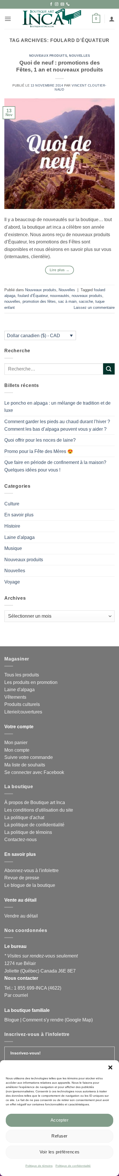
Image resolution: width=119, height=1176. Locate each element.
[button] (110, 1067)
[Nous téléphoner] (68, 4)
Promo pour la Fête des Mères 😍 (38, 451)
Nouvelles (79, 55)
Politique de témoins (39, 1165)
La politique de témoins (28, 832)
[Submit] (109, 369)
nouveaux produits (87, 295)
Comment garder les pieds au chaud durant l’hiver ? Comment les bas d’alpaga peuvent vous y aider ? (57, 425)
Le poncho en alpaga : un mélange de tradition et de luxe (57, 407)
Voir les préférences (60, 1151)
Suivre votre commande (28, 757)
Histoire (12, 526)
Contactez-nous (20, 839)
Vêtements (15, 697)
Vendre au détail (21, 915)
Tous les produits (21, 674)
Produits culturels (22, 704)
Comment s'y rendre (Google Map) (58, 1019)
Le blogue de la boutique (29, 885)
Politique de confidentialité (73, 1165)
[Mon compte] (112, 18)
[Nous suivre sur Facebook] (51, 4)
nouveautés (59, 295)
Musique (13, 548)
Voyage (12, 581)
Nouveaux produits (48, 55)
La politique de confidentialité (34, 824)
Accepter (60, 1120)
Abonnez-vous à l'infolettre (31, 870)
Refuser (59, 1135)
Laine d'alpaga (19, 537)
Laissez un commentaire (94, 307)
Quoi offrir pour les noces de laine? (40, 440)
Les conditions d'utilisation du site (38, 810)
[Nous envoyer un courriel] (62, 4)
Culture (11, 503)
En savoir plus (19, 514)
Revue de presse (21, 877)
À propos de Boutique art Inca (34, 802)
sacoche (86, 301)
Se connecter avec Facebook (34, 772)
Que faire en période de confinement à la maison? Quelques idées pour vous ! (55, 466)
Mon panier (15, 742)
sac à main (67, 301)
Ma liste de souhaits (24, 764)
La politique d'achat (24, 817)
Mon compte (16, 750)
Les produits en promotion (30, 682)
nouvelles (12, 301)
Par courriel (16, 995)
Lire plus (59, 270)
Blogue (11, 1019)
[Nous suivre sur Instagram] (56, 4)
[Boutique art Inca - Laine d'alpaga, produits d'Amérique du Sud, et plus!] (52, 19)
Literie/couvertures (23, 711)
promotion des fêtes (39, 301)
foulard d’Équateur (33, 295)
